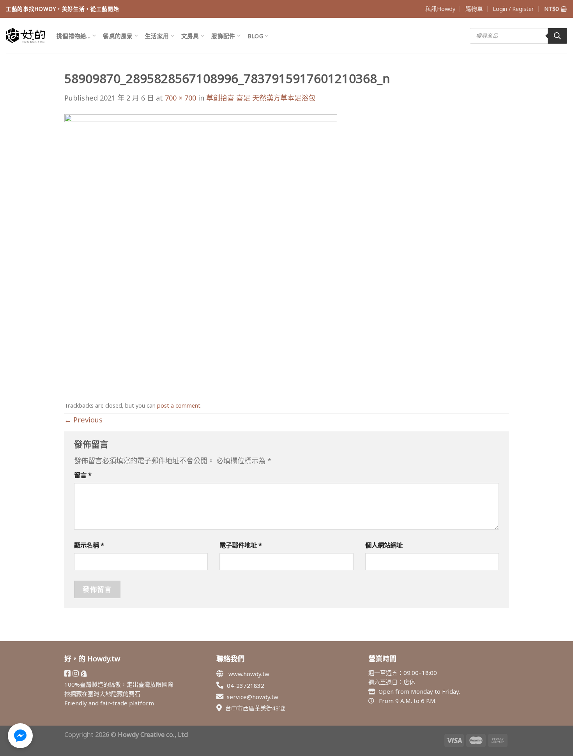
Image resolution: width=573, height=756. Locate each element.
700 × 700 (180, 97)
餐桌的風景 (118, 36)
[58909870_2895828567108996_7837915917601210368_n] (200, 249)
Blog (255, 36)
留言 (83, 474)
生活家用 (157, 36)
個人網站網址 (384, 545)
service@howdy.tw (252, 697)
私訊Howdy (440, 8)
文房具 (190, 36)
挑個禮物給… (74, 36)
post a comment (178, 405)
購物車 (474, 8)
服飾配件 (223, 36)
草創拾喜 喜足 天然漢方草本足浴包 (260, 97)
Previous (83, 419)
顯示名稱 (89, 545)
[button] (20, 735)
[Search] (557, 36)
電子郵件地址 (240, 545)
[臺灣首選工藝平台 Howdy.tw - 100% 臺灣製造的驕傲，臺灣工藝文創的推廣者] (25, 35)
